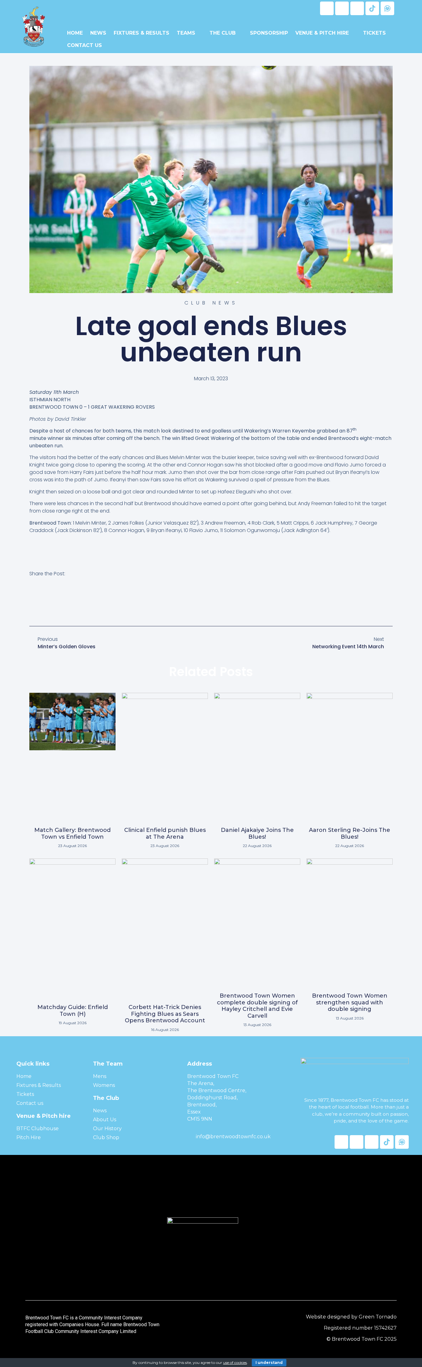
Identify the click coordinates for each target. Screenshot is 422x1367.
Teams (186, 33)
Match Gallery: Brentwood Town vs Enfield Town (72, 833)
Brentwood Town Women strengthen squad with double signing (349, 1002)
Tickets (374, 33)
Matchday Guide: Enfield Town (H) (72, 1010)
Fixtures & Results (141, 33)
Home (75, 33)
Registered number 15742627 (360, 1328)
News (98, 33)
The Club (222, 33)
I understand (269, 1362)
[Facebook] (327, 8)
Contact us (84, 45)
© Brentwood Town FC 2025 (362, 1339)
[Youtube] (357, 8)
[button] (32, 602)
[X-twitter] (342, 8)
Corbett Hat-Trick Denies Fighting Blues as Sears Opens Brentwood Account (165, 1014)
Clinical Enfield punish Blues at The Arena (165, 833)
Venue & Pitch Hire (322, 33)
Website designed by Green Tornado (351, 1317)
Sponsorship (269, 33)
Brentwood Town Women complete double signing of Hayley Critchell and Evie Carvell (257, 1005)
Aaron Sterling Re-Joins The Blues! (349, 833)
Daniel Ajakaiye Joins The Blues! (257, 833)
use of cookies (235, 1362)
